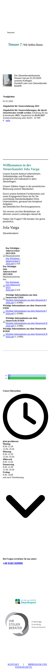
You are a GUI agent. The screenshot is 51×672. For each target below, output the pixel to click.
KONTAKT (13, 664)
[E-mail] (9, 375)
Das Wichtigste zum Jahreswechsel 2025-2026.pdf (15, 261)
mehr (8, 120)
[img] (25, 20)
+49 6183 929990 (13, 563)
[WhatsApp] (9, 378)
